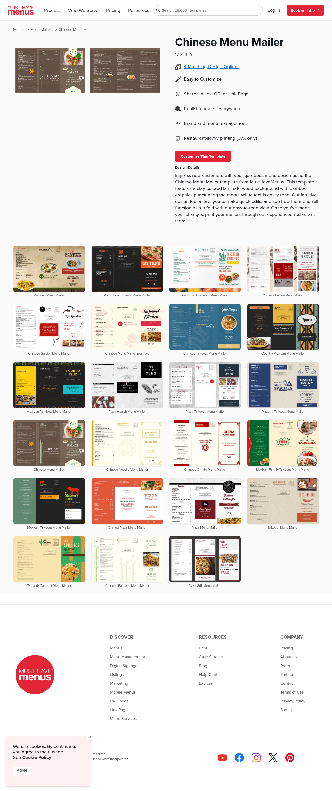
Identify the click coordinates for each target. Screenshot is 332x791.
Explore (206, 683)
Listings (117, 675)
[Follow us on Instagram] (256, 758)
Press (285, 666)
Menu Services (123, 719)
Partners (287, 675)
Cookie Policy (36, 757)
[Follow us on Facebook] (239, 758)
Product (52, 10)
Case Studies (211, 657)
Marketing (119, 683)
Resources (138, 10)
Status (286, 710)
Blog (203, 666)
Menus (19, 30)
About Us (288, 657)
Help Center (210, 675)
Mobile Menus (123, 692)
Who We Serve (83, 10)
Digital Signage (123, 666)
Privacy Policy (292, 701)
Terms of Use (292, 692)
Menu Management (127, 657)
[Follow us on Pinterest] (289, 758)
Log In (274, 10)
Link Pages (119, 710)
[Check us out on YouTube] (222, 758)
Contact (287, 683)
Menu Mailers (42, 30)
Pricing (113, 10)
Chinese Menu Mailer (76, 30)
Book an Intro (303, 10)
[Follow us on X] (273, 758)
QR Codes (119, 701)
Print (203, 648)
